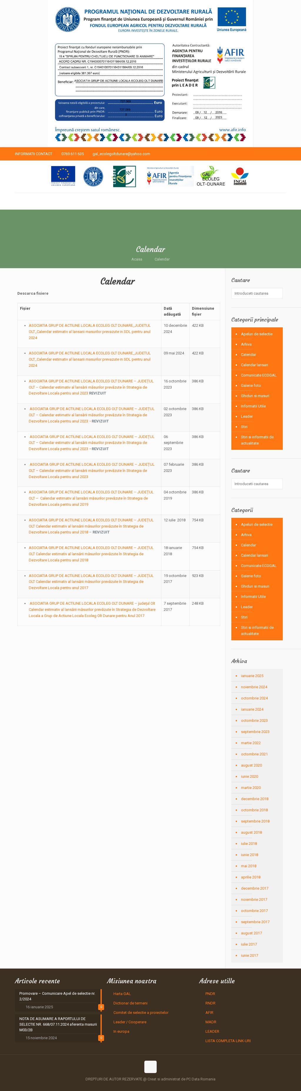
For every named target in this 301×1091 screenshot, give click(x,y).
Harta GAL (122, 993)
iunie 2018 (249, 855)
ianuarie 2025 (252, 676)
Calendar (162, 259)
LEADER (212, 1031)
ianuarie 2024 (252, 709)
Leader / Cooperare (129, 1022)
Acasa (136, 259)
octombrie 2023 (254, 720)
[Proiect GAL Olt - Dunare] (150, 176)
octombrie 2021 (254, 754)
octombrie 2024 (254, 698)
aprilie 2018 (250, 877)
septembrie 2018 (255, 821)
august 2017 (251, 933)
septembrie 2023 (255, 731)
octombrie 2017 (254, 910)
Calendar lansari (254, 365)
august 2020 (251, 765)
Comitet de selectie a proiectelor (140, 1012)
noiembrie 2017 (254, 899)
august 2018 (251, 832)
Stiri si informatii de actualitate (257, 440)
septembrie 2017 (255, 922)
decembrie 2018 (254, 799)
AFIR (209, 1012)
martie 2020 (251, 787)
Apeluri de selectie (256, 334)
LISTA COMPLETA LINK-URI (228, 1041)
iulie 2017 (249, 944)
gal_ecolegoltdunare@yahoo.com (121, 154)
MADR (210, 1022)
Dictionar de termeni (130, 1003)
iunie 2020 (249, 776)
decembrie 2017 (254, 888)
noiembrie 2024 (254, 687)
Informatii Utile (253, 406)
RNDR (210, 1003)
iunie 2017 (249, 955)
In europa (121, 1031)
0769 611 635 (72, 154)
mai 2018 (248, 866)
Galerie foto (251, 385)
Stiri (244, 427)
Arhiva (246, 344)
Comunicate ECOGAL (259, 375)
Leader (247, 416)
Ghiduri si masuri (255, 396)
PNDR (210, 993)
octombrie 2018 (254, 810)
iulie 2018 (249, 843)
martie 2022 (251, 743)
